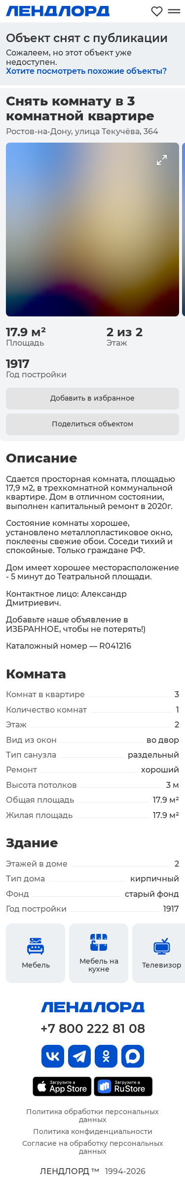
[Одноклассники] (106, 1056)
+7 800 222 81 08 (92, 1028)
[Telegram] (79, 1056)
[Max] (132, 1056)
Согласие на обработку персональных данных (92, 1147)
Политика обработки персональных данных (92, 1116)
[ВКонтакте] (52, 1056)
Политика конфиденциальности (92, 1131)
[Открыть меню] (174, 11)
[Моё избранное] (157, 11)
